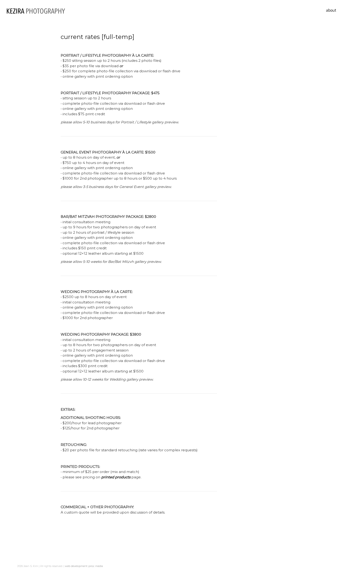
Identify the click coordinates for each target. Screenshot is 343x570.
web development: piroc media (84, 566)
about (331, 10)
